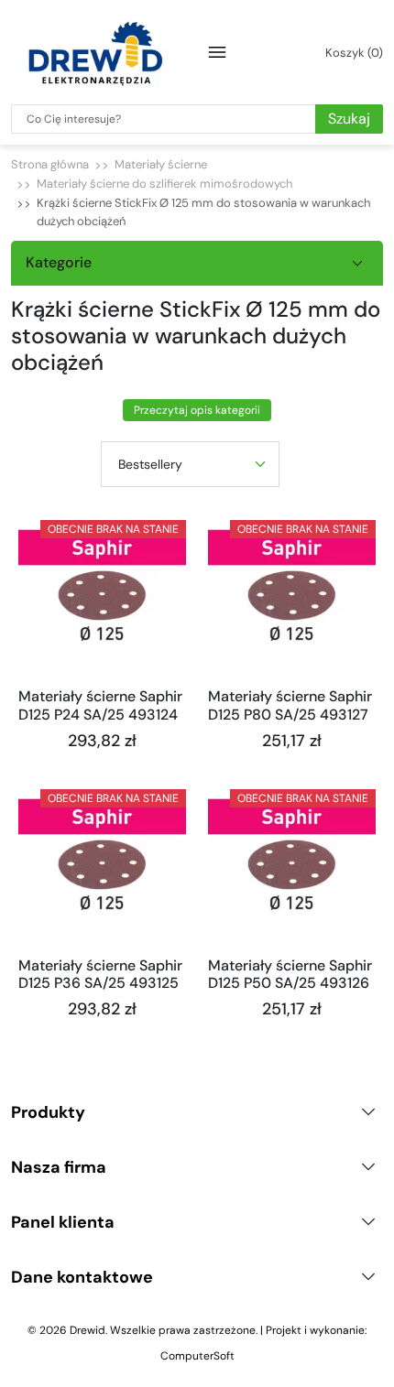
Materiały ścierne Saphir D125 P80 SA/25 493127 (290, 705)
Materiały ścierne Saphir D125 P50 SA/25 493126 (290, 974)
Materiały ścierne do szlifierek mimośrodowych (164, 183)
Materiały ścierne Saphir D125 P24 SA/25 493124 (100, 705)
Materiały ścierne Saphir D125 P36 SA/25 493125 (100, 974)
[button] (351, 53)
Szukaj (349, 118)
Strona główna (50, 164)
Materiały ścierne (161, 164)
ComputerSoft (197, 1356)
